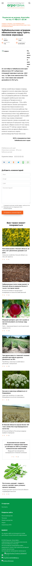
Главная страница (7, 23)
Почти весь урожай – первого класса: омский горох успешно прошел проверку (13, 485)
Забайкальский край (9, 148)
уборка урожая (7, 152)
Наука (3, 522)
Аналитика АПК (6, 525)
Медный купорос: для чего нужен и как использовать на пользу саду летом (15, 322)
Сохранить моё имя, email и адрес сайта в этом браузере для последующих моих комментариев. (17, 207)
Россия (19, 150)
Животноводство (7, 520)
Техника (4, 518)
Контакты (5, 507)
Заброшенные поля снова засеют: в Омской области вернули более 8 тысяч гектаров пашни (15, 286)
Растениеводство (18, 23)
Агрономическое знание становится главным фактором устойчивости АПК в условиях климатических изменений (16, 445)
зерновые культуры (9, 150)
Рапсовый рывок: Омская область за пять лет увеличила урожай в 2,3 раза (15, 250)
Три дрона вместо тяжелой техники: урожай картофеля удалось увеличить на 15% (15, 357)
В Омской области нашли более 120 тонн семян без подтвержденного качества (15, 426)
